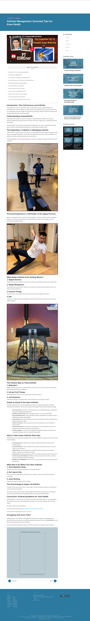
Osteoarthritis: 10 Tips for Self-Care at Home (33, 508)
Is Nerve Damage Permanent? (72, 70)
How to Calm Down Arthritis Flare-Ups (17, 91)
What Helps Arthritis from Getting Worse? (17, 83)
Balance (67, 47)
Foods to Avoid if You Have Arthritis (16, 88)
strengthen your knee (26, 511)
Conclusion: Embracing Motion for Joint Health (19, 99)
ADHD (67, 40)
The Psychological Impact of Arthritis (16, 96)
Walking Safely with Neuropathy (73, 85)
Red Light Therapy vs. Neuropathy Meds (68, 145)
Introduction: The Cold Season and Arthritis (18, 72)
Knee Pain (11, 18)
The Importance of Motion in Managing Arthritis (19, 77)
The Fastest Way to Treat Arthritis (16, 85)
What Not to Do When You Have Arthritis (17, 94)
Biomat (67, 50)
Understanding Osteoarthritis (15, 74)
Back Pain (68, 44)
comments (17, 18)
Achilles (67, 37)
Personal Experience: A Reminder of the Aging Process (21, 80)
